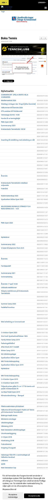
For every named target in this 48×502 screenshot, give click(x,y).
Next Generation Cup (8, 468)
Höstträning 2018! (7, 441)
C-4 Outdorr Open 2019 (9, 379)
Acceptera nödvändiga (13, 496)
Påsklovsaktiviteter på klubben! (12, 406)
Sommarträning (6, 277)
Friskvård (4, 189)
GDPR (3, 464)
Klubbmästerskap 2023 (9, 196)
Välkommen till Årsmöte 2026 (12, 108)
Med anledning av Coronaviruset (13, 322)
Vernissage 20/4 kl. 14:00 (10, 115)
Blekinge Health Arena (9, 415)
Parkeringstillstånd (8, 343)
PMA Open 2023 (7, 223)
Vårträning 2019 (7, 426)
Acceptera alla (34, 496)
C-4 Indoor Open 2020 (9, 333)
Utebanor (4, 460)
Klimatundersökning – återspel (12, 396)
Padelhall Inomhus (7, 307)
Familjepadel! (6, 266)
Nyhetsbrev (5, 237)
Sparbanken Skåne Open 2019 (12, 365)
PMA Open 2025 (7, 122)
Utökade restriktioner (9, 287)
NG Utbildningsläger (8, 354)
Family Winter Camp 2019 (10, 340)
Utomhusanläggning (8, 433)
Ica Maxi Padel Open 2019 (10, 392)
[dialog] (24, 486)
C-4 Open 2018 (6, 437)
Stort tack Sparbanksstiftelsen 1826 (14, 336)
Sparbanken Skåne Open (10, 358)
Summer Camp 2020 (8, 304)
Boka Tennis (9, 38)
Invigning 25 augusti (8, 448)
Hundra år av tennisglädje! (10, 118)
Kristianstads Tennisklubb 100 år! (13, 129)
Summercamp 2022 (8, 244)
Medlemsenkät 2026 (8, 100)
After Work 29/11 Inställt (10, 347)
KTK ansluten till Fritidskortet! (11, 111)
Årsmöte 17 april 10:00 (9, 284)
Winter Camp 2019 (7, 350)
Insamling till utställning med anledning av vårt (18, 140)
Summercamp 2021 (8, 273)
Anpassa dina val (9, 489)
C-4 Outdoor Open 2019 (9, 383)
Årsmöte (4, 176)
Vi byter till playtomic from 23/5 (12, 248)
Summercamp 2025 (8, 126)
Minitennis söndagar (8, 419)
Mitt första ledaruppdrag (10, 361)
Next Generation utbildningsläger (13, 430)
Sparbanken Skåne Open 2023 (12, 199)
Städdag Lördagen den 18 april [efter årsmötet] (18, 104)
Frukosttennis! (6, 444)
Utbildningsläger (7, 423)
